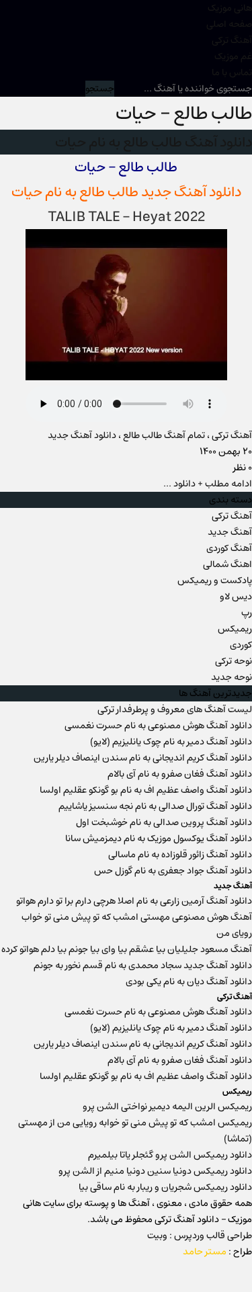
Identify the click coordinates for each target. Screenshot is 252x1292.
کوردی (241, 645)
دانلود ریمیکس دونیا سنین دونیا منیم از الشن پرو (155, 1171)
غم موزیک (233, 56)
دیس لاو (236, 597)
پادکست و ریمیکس (214, 580)
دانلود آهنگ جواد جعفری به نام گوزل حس (173, 871)
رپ (246, 613)
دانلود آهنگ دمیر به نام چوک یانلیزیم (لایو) (171, 742)
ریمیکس (235, 629)
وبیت (157, 1236)
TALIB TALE (84, 216)
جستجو (99, 89)
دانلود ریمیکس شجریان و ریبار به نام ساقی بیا (165, 1187)
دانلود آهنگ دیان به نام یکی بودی (189, 982)
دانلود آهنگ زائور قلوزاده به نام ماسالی (180, 855)
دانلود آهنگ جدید (82, 435)
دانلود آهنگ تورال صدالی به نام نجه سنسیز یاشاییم (155, 806)
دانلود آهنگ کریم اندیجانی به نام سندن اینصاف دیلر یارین (143, 758)
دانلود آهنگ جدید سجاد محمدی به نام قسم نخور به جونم (143, 965)
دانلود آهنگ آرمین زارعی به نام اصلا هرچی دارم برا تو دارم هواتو (134, 901)
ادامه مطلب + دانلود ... (207, 484)
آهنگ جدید (230, 532)
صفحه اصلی (229, 24)
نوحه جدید (231, 677)
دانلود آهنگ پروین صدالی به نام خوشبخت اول (164, 822)
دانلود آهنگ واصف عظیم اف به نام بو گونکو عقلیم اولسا (146, 790)
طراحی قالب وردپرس (213, 1236)
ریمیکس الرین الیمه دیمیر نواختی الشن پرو (167, 1107)
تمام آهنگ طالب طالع (164, 435)
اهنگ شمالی (227, 564)
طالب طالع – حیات (184, 113)
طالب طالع (108, 191)
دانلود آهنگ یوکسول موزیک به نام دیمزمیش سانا (158, 838)
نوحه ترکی (233, 661)
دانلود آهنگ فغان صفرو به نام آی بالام (180, 774)
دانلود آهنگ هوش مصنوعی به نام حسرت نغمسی (158, 726)
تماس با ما (232, 72)
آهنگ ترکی (232, 40)
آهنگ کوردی (229, 548)
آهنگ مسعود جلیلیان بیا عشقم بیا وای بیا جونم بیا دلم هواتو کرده (126, 949)
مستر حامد (204, 1252)
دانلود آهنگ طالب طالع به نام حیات (153, 142)
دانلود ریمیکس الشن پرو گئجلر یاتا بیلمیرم (170, 1155)
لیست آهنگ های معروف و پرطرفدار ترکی (174, 709)
